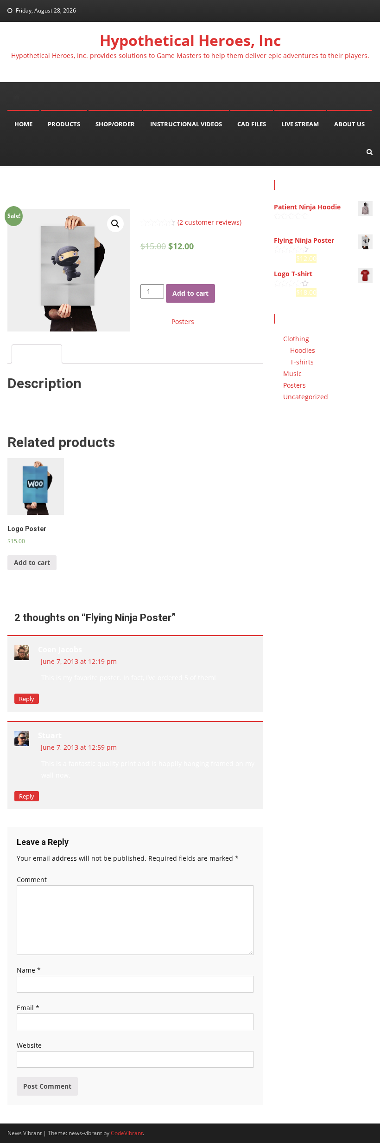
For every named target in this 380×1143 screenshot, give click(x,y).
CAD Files (251, 124)
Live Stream (300, 124)
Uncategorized (305, 396)
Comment (32, 879)
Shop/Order (115, 124)
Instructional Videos (186, 124)
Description (37, 354)
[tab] (37, 354)
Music (292, 373)
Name (29, 970)
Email (28, 1007)
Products (64, 124)
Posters (182, 321)
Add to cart (190, 293)
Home (23, 124)
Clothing (296, 338)
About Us (349, 124)
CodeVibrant (127, 1133)
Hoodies (302, 350)
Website (29, 1045)
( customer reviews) (209, 222)
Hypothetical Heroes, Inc (190, 40)
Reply (26, 699)
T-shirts (302, 361)
